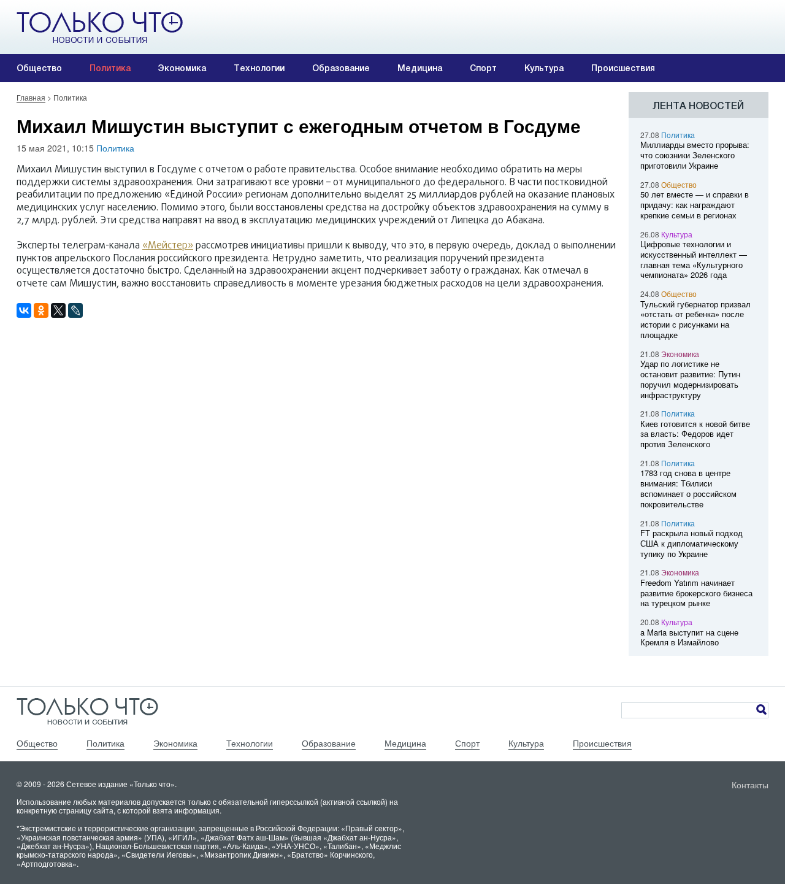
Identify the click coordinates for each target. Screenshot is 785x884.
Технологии (259, 68)
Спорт (483, 68)
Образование (341, 68)
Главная (31, 97)
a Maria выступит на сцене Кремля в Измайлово (689, 637)
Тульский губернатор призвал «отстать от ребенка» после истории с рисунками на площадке (695, 319)
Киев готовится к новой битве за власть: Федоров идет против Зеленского (695, 434)
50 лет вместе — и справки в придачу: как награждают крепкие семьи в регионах (694, 204)
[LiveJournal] (75, 310)
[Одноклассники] (41, 310)
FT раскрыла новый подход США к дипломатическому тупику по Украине (691, 543)
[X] (58, 310)
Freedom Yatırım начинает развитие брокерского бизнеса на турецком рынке (696, 593)
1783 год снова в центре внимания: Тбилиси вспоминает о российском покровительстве (688, 488)
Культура (544, 68)
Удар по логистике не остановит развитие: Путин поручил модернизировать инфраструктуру (690, 379)
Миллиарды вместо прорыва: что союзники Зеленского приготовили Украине (694, 155)
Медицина (419, 68)
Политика (110, 68)
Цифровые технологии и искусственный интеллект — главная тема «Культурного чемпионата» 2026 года (693, 259)
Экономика (182, 68)
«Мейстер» (167, 246)
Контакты (750, 784)
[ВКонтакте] (24, 310)
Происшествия (623, 68)
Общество (39, 68)
